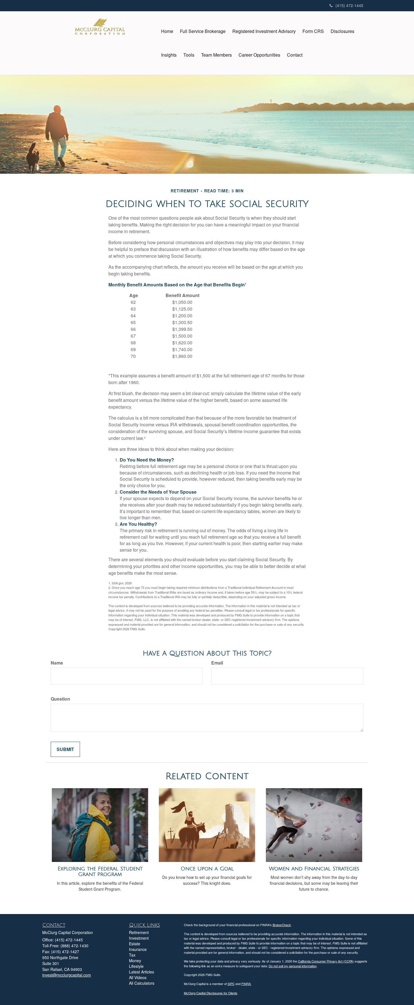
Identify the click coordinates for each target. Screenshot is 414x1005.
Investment (139, 938)
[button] (203, 31)
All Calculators (141, 983)
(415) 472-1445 (349, 5)
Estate (134, 943)
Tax (132, 955)
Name (57, 663)
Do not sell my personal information (293, 966)
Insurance (138, 949)
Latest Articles (141, 972)
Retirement (139, 932)
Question (60, 699)
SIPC (231, 983)
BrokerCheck (282, 924)
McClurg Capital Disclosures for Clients (210, 993)
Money (135, 960)
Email (217, 663)
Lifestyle (136, 966)
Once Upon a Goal (207, 869)
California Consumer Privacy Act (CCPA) (326, 961)
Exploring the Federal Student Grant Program (100, 871)
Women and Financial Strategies (314, 869)
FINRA (246, 983)
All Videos (137, 977)
